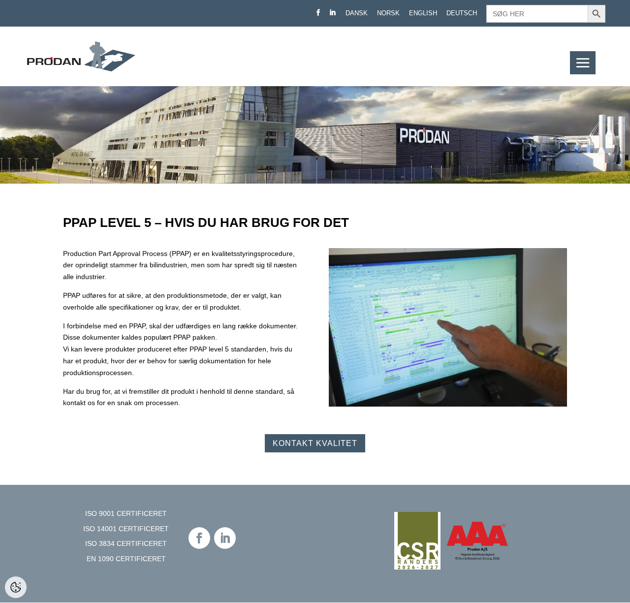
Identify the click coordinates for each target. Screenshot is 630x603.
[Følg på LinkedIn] (225, 538)
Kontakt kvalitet (315, 443)
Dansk (357, 13)
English (423, 13)
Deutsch (461, 13)
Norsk (388, 13)
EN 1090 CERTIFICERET (126, 559)
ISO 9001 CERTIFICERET (126, 513)
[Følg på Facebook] (199, 538)
